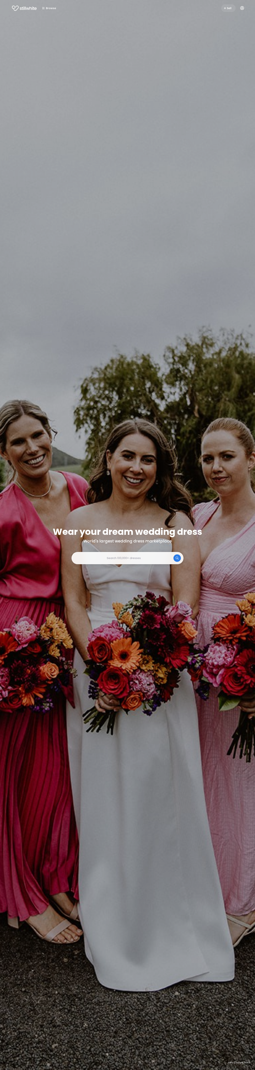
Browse (51, 8)
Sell (229, 8)
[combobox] (127, 558)
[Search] (177, 558)
